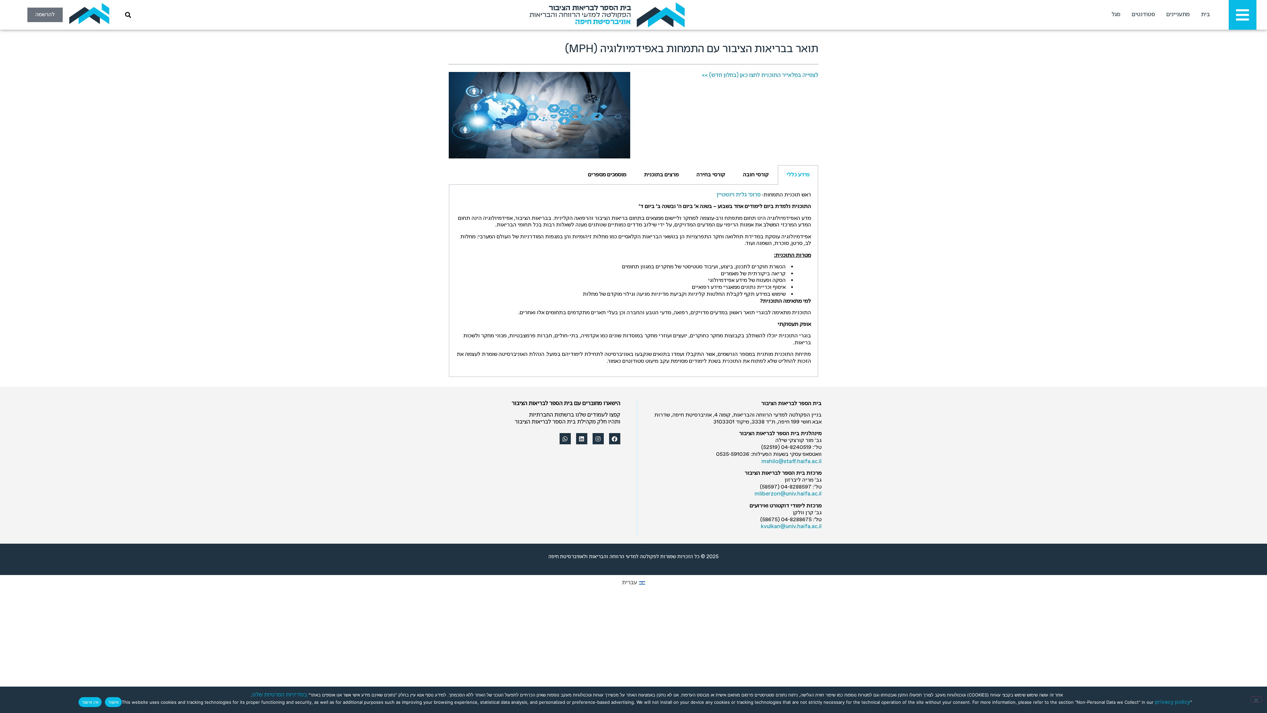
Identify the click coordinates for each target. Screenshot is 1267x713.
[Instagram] (598, 438)
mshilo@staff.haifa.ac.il (792, 461)
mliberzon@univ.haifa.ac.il (788, 494)
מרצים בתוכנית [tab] (661, 174)
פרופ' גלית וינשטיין (739, 195)
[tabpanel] (633, 281)
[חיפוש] (126, 14)
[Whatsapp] (565, 438)
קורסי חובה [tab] (756, 174)
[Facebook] (614, 438)
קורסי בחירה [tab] (711, 174)
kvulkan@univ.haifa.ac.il (791, 526)
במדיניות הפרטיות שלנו (279, 695)
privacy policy (1172, 702)
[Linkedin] (581, 438)
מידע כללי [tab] (798, 174)
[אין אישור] (1256, 699)
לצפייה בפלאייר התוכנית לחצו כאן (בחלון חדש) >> (760, 75)
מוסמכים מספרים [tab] (607, 174)
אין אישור (90, 702)
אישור (113, 702)
